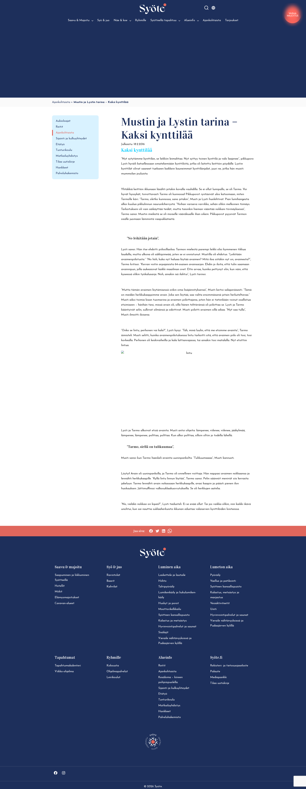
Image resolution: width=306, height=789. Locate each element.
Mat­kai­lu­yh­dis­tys (169, 705)
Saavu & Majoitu (78, 20)
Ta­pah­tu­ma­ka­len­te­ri (68, 665)
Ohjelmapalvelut (117, 671)
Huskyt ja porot (168, 603)
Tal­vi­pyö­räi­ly (166, 586)
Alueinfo (189, 20)
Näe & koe (120, 20)
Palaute (215, 671)
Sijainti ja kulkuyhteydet (71, 138)
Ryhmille (140, 20)
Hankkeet (62, 167)
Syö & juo (103, 20)
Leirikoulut (113, 677)
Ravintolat (113, 575)
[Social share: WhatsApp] (170, 531)
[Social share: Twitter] (157, 531)
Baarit (111, 581)
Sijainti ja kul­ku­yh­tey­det (173, 688)
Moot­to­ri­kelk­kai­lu (169, 609)
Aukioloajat (63, 121)
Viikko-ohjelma (64, 671)
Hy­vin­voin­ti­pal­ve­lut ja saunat (177, 626)
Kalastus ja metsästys (172, 620)
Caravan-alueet (64, 603)
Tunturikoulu (64, 150)
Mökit (58, 591)
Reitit (59, 126)
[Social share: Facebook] (151, 531)
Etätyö (60, 144)
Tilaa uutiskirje (65, 161)
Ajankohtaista (212, 20)
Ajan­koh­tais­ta (167, 671)
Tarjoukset (231, 20)
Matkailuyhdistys (67, 156)
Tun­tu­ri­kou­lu (166, 699)
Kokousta (113, 665)
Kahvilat (112, 586)
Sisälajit (163, 632)
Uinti (213, 609)
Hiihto (162, 581)
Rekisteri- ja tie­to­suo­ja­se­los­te (229, 665)
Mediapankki (218, 677)
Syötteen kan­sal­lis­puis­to (174, 615)
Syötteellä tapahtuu (163, 20)
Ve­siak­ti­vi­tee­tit (220, 603)
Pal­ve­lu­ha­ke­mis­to (169, 717)
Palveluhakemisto (67, 173)
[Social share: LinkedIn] (163, 531)
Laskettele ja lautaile (171, 575)
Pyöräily (215, 575)
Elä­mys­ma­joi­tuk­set (67, 597)
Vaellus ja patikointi (223, 581)
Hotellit (60, 586)
